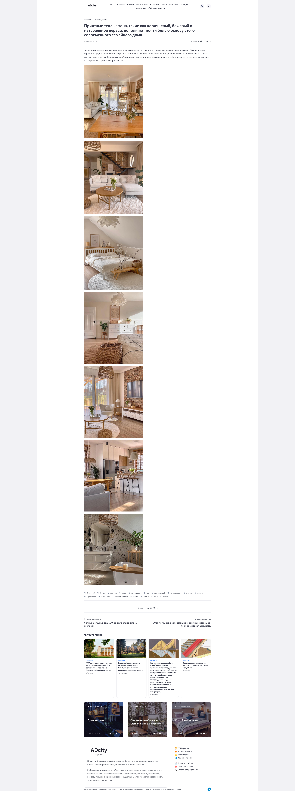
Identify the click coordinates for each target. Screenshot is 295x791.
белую (102, 593)
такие (135, 596)
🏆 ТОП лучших (182, 748)
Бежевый (91, 593)
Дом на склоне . (96, 720)
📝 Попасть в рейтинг (184, 763)
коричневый (159, 593)
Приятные (91, 596)
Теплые (146, 596)
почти (200, 593)
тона (156, 596)
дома (124, 593)
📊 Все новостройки (184, 758)
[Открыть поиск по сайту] (208, 6)
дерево (113, 593)
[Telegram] (209, 789)
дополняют (136, 593)
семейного (105, 596)
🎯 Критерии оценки (184, 766)
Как (147, 593)
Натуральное (175, 593)
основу (189, 593)
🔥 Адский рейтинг (183, 751)
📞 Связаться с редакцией (186, 769)
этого (165, 596)
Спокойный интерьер (187, 720)
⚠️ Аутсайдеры (182, 754)
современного (121, 596)
